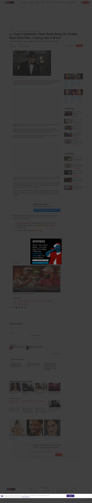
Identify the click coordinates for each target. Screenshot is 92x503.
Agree (70, 495)
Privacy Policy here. (26, 496)
